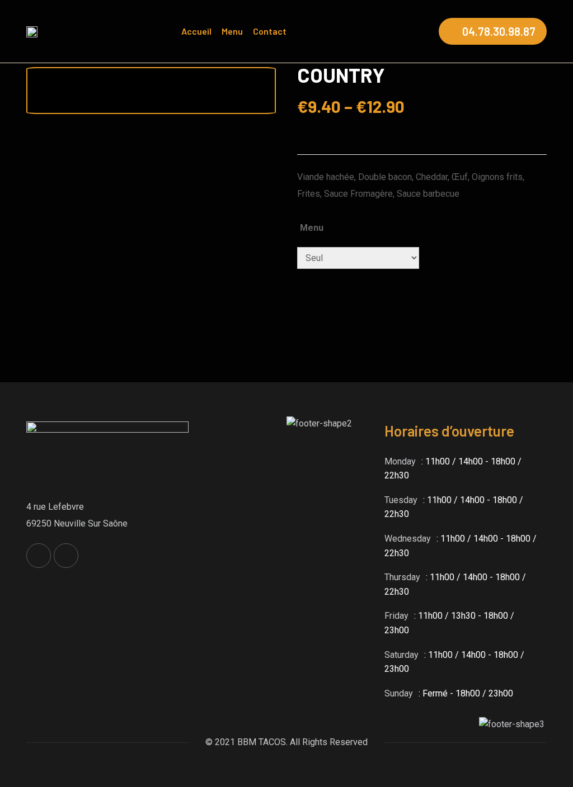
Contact (269, 31)
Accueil (196, 31)
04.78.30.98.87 (499, 31)
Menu (232, 31)
